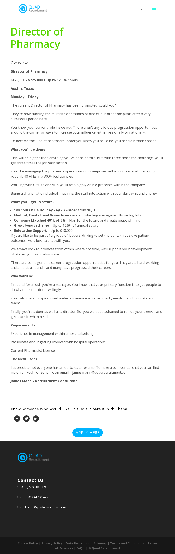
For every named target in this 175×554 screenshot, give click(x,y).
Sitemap (100, 543)
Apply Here (88, 432)
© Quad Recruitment (104, 548)
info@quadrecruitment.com (47, 507)
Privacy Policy (51, 543)
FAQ (79, 548)
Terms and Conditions (127, 543)
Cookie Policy (28, 543)
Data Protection (78, 543)
